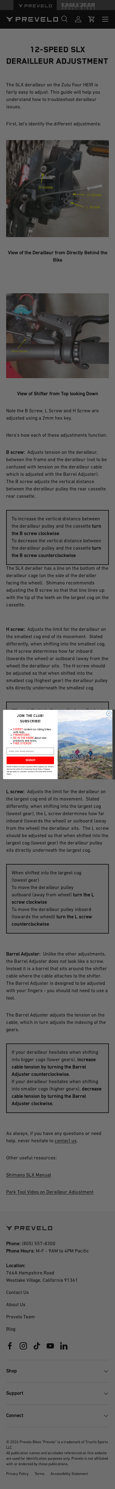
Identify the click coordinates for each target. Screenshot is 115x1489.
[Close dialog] (108, 713)
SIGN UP (30, 760)
